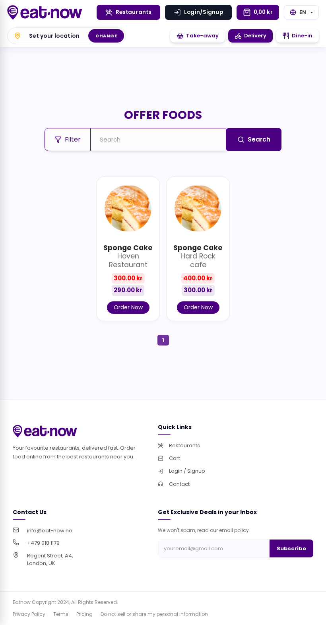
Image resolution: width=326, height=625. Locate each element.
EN (302, 12)
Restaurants (134, 12)
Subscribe (291, 548)
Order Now (128, 307)
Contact (179, 484)
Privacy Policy (29, 614)
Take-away (202, 35)
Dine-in (302, 35)
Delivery (255, 35)
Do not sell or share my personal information (154, 614)
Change (106, 36)
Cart (174, 458)
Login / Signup (187, 471)
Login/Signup (203, 12)
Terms (60, 614)
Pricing (84, 614)
